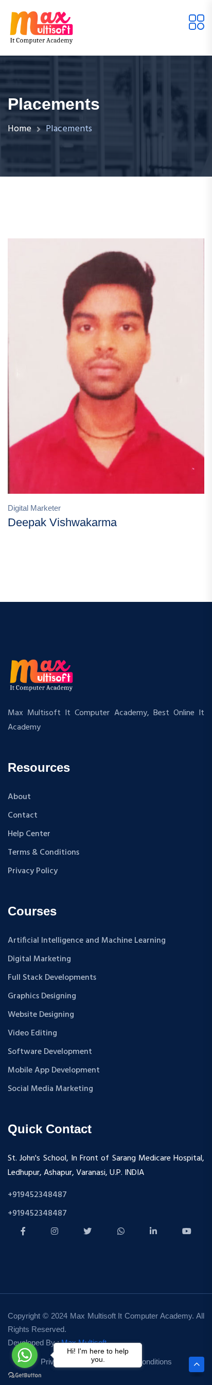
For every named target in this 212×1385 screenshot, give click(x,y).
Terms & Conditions (43, 852)
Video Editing (32, 1033)
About (19, 797)
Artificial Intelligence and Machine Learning (87, 940)
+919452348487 (37, 1195)
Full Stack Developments (52, 977)
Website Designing (41, 1015)
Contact (23, 815)
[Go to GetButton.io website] (24, 1375)
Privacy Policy (33, 871)
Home (19, 129)
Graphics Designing (42, 996)
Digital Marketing (39, 959)
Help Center (29, 834)
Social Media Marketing (50, 1089)
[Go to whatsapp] (25, 1355)
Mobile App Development (54, 1070)
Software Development (50, 1052)
